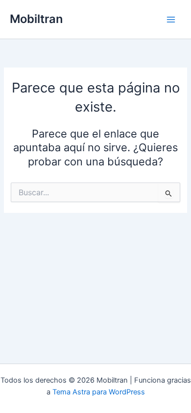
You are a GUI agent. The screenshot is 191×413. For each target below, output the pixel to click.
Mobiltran (36, 19)
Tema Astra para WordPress (98, 392)
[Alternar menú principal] (171, 19)
